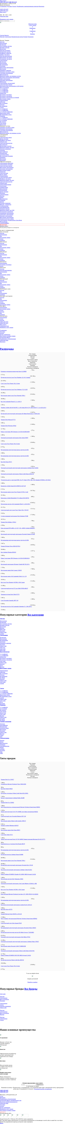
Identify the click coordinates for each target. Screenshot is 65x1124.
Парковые (2, 157)
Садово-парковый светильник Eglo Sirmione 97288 (14, 516)
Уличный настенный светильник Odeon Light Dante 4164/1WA (17, 950)
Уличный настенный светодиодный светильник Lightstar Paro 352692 (19, 468)
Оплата (14, 6)
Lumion (2, 633)
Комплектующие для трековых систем (10, 76)
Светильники (32, 364)
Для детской (3, 251)
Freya (1, 665)
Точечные (2, 66)
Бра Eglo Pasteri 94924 (7, 788)
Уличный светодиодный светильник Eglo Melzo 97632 (15, 937)
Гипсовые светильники (6, 80)
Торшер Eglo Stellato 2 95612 (8, 522)
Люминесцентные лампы (7, 218)
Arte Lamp (2, 649)
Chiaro (1, 735)
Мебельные (3, 81)
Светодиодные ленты (6, 137)
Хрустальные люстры (6, 46)
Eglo (1, 736)
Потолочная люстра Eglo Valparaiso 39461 (12, 879)
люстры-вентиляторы (6, 270)
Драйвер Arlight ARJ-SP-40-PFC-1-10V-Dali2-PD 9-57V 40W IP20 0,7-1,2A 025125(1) (23, 407)
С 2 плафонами (4, 90)
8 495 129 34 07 (4, 2)
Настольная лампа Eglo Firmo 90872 (10, 830)
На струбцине (4, 103)
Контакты (41, 6)
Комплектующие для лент (7, 147)
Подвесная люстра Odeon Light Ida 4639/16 (12, 960)
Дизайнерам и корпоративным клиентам (28, 6)
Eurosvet (2, 664)
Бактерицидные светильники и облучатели (11, 86)
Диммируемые (4, 187)
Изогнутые (3, 124)
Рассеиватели (3, 144)
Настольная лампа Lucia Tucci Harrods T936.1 (13, 395)
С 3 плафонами (4, 91)
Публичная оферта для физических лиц (10, 1100)
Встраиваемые (4, 64)
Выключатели (4, 199)
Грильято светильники (6, 216)
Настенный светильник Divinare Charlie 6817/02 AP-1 (15, 564)
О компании (3, 6)
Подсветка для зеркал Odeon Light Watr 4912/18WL (14, 793)
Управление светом (5, 51)
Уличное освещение (32, 366)
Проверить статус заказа (6, 1109)
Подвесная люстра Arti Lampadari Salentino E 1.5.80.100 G (16, 606)
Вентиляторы (3, 221)
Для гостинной (4, 231)
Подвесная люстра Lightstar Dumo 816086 (12, 854)
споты (1, 239)
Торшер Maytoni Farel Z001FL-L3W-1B (11, 914)
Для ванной (3, 261)
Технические (3, 190)
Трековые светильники (6, 129)
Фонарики (3, 160)
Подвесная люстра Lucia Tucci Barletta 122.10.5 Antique (15, 377)
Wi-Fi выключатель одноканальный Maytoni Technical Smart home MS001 (20, 807)
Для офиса (3, 306)
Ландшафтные (4, 151)
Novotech (2, 631)
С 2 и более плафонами (6, 119)
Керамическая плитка (17, 36)
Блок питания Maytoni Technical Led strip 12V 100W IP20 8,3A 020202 (19, 894)
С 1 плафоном (4, 89)
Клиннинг (31, 36)
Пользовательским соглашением (43, 1089)
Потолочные (3, 43)
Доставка (9, 6)
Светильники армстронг (6, 163)
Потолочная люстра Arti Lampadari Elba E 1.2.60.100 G (15, 504)
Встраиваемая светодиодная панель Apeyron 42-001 (15, 449)
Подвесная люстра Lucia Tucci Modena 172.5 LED (14, 389)
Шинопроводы (4, 74)
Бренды (7, 35)
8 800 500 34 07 (13, 2)
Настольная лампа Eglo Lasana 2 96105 (11, 570)
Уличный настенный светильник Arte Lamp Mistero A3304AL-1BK (19, 883)
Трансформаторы (4, 207)
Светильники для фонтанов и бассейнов (11, 220)
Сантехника (8, 36)
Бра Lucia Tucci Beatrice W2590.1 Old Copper (13, 582)
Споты (32, 358)
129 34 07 (4, 9)
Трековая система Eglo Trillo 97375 (10, 594)
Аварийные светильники (7, 213)
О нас (1, 1096)
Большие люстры (4, 47)
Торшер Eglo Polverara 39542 (8, 425)
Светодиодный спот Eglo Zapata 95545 (11, 923)
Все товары (32, 354)
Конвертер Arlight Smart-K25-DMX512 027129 (13, 486)
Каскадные (3, 49)
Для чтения (3, 123)
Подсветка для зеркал (6, 94)
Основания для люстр (6, 59)
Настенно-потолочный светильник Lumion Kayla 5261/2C (16, 904)
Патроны (2, 193)
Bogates (2, 716)
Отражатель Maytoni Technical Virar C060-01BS (13, 784)
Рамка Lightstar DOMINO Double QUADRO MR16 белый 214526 (18, 874)
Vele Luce (2, 647)
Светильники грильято (6, 164)
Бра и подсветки (32, 361)
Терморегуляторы (5, 208)
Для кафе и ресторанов (6, 296)
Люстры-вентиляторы (6, 56)
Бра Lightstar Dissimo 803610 (8, 552)
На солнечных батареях (6, 156)
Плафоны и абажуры (5, 53)
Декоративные (4, 100)
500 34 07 (4, 10)
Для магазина (3, 316)
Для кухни (3, 267)
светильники (3, 234)
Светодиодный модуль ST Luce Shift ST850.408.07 (14, 588)
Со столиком (3, 120)
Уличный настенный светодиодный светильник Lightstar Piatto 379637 (20, 941)
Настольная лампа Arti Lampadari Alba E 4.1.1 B (13, 576)
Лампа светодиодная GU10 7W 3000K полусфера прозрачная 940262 (19, 811)
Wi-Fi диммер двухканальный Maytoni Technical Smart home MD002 (19, 918)
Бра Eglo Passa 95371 (6, 462)
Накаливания (3, 189)
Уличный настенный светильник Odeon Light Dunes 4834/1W (17, 474)
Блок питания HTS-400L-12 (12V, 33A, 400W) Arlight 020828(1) (18, 528)
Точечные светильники (6, 169)
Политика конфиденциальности (8, 1102)
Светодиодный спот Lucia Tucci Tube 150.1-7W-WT (15, 510)
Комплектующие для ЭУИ (7, 210)
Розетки (2, 196)
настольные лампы (5, 237)
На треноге (3, 121)
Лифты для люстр (5, 54)
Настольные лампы (5, 170)
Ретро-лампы (3, 174)
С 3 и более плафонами (6, 111)
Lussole (2, 683)
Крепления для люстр (6, 57)
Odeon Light (3, 632)
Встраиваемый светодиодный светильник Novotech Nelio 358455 (18, 927)
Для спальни (3, 241)
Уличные (2, 150)
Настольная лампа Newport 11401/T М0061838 (13, 946)
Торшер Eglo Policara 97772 (8, 419)
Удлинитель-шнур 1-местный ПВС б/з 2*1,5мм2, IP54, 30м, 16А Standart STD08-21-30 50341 (26, 480)
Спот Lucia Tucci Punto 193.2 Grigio (10, 383)
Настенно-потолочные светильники (10, 77)
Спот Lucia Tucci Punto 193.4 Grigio (10, 443)
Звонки (2, 201)
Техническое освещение (32, 368)
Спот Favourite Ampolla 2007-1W (9, 600)
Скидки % (3, 1112)
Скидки (2, 35)
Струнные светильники (6, 73)
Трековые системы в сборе (7, 71)
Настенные (3, 69)
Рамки (1, 197)
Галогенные (3, 186)
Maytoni (2, 628)
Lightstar (2, 749)
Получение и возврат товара (7, 336)
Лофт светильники (5, 79)
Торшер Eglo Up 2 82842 (7, 802)
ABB (1, 753)
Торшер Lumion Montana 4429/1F (9, 825)
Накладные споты (5, 113)
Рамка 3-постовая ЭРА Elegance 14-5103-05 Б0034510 (15, 558)
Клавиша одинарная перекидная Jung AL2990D (13, 371)
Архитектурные (4, 154)
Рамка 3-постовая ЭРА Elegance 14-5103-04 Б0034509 (15, 431)
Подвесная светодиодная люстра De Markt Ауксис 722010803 (17, 932)
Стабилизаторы (4, 206)
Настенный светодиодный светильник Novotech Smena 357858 (18, 534)
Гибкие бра (3, 93)
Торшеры (32, 365)
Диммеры (2, 200)
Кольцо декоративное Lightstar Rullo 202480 (12, 798)
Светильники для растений (7, 83)
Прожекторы (3, 153)
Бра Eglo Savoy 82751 (6, 909)
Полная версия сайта (5, 1113)
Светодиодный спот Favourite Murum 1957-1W (13, 816)
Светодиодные (4, 173)
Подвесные (3, 44)
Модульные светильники (7, 167)
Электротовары (32, 355)
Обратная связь (4, 340)
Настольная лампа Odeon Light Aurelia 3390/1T (13, 821)
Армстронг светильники (6, 214)
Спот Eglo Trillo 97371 (7, 834)
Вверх (1, 1123)
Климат (26, 36)
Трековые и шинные (5, 70)
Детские (2, 104)
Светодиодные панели (6, 84)
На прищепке (3, 106)
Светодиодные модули (6, 143)
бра (1, 236)
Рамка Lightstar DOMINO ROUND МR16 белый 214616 (16, 955)
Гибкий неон (3, 141)
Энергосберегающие (5, 184)
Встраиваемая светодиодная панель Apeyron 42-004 (15, 540)
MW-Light (2, 629)
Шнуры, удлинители (5, 204)
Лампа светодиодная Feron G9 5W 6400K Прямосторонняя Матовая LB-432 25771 (23, 839)
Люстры (2, 36)
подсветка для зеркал (5, 264)
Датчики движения (5, 203)
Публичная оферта (5, 337)
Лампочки (32, 362)
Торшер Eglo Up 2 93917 (7, 779)
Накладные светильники (6, 67)
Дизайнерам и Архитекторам (8, 339)
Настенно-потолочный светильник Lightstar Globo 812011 (16, 869)
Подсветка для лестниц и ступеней (9, 97)
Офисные (2, 101)
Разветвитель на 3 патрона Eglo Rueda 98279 (13, 844)
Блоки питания (4, 139)
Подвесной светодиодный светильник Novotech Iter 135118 (17, 865)
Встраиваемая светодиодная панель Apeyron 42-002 (15, 455)
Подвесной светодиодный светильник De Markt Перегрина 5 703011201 (20, 413)
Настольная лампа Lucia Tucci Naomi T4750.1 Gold (14, 492)
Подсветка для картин (6, 96)
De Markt (2, 677)
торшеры (2, 240)
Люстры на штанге (5, 50)
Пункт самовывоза (5, 334)
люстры (2, 233)
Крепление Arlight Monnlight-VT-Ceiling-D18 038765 (15, 498)
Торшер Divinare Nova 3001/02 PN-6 (10, 546)
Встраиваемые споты (5, 114)
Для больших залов (5, 289)
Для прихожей (4, 279)
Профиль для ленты (5, 140)
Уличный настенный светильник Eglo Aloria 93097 (14, 437)
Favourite (2, 718)
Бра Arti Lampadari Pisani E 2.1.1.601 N (11, 401)
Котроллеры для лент (5, 146)
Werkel (2, 747)
